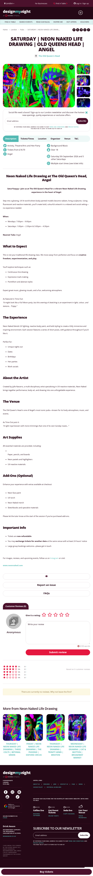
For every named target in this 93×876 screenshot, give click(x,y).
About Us (36, 784)
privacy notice (73, 127)
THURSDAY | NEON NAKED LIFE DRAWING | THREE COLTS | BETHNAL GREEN (12, 749)
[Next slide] (85, 735)
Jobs (54, 784)
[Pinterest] (19, 792)
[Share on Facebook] (74, 29)
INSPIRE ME (58, 22)
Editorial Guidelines (54, 787)
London (14, 29)
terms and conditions (57, 127)
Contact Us (64, 784)
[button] (27, 666)
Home (5, 29)
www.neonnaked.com (13, 565)
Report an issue (46, 585)
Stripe (5, 818)
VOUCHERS (84, 22)
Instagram (54, 558)
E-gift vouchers (69, 814)
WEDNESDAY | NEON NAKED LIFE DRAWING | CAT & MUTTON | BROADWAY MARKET (77, 751)
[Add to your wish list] (71, 67)
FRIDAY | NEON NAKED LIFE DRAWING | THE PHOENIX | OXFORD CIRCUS (34, 749)
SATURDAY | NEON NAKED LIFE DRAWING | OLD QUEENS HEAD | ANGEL (56, 29)
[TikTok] (17, 797)
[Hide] (86, 112)
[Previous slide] (8, 735)
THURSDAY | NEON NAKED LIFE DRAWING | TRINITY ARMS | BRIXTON (55, 749)
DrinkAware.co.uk (9, 836)
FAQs (46, 593)
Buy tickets (46, 871)
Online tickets (53, 816)
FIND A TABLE (10, 22)
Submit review (58, 652)
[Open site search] (81, 12)
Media (81, 784)
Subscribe (82, 121)
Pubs (22, 29)
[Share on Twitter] (77, 29)
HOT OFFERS (71, 22)
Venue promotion (82, 816)
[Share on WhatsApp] (84, 29)
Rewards (46, 784)
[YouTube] (7, 797)
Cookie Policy (38, 787)
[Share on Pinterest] (81, 29)
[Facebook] (6, 792)
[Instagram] (12, 792)
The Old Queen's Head (49, 56)
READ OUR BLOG (43, 22)
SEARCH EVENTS (25, 22)
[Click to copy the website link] (88, 29)
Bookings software (36, 814)
